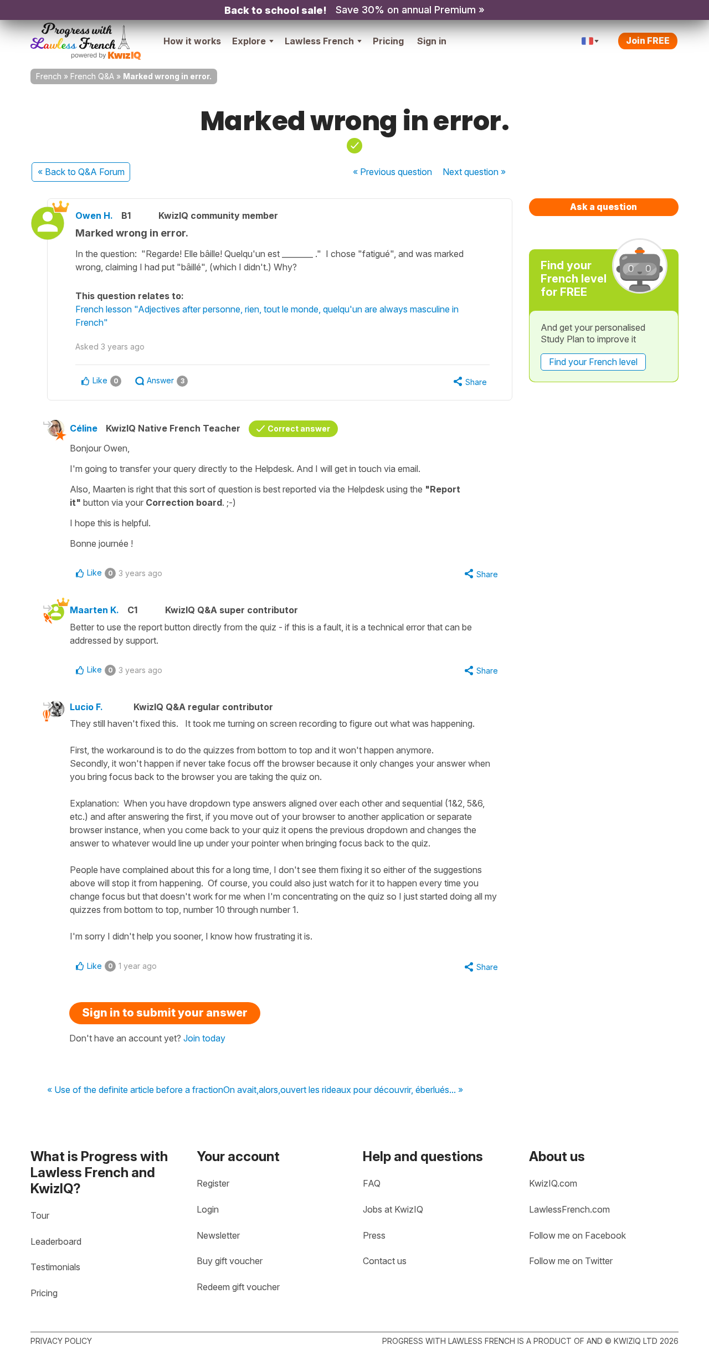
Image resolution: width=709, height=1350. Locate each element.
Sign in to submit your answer (165, 1012)
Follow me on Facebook (577, 1235)
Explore (249, 41)
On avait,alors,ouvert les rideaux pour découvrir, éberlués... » (343, 1090)
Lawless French (319, 41)
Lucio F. (86, 706)
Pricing (388, 41)
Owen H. (94, 215)
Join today (204, 1038)
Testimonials (55, 1266)
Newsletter (218, 1235)
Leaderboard (55, 1241)
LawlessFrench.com (569, 1209)
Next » (474, 171)
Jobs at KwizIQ (393, 1209)
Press (374, 1235)
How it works (192, 41)
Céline (83, 428)
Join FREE (648, 40)
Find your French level (593, 361)
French (48, 76)
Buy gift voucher (230, 1260)
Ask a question (603, 206)
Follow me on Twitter (571, 1260)
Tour (39, 1215)
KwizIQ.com (553, 1183)
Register (213, 1183)
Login (208, 1209)
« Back (81, 171)
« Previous (392, 171)
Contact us (385, 1260)
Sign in (431, 41)
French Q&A (92, 76)
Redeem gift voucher (238, 1286)
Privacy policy (61, 1341)
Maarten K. (94, 609)
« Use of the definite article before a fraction (135, 1090)
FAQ (372, 1183)
